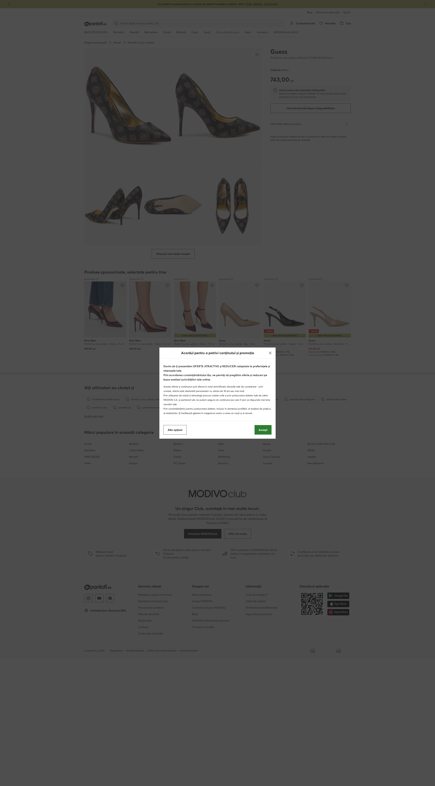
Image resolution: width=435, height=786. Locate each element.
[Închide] (270, 353)
